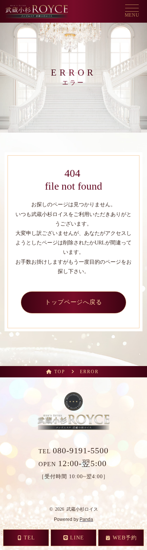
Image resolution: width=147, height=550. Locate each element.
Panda (86, 519)
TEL (73, 451)
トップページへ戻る (74, 302)
